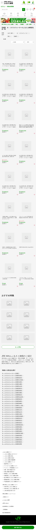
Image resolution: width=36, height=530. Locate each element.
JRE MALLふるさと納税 (7, 24)
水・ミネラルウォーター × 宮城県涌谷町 (12, 441)
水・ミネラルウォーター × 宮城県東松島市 (12, 424)
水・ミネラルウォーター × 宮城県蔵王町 (12, 399)
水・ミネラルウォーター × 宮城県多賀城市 (12, 416)
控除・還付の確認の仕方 (9, 469)
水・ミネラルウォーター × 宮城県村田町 (12, 435)
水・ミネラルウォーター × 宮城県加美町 (12, 390)
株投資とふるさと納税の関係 (10, 473)
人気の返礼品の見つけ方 (9, 490)
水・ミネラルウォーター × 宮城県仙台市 (12, 412)
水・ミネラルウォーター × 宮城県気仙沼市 (12, 397)
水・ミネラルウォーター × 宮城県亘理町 (12, 444)
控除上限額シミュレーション (9, 493)
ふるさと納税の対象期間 (9, 460)
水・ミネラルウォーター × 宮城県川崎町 (12, 392)
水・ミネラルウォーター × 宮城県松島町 (12, 427)
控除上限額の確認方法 (9, 471)
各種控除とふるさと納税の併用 (11, 475)
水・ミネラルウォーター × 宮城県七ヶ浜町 (12, 405)
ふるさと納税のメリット (9, 461)
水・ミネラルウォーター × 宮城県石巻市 (12, 375)
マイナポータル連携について (10, 465)
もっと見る (18, 347)
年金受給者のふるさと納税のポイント (12, 481)
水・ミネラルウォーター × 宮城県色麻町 (12, 403)
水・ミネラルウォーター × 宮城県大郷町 (12, 384)
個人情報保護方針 (7, 512)
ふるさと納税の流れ (8, 456)
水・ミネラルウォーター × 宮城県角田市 (12, 388)
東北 (17, 24)
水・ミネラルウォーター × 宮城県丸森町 (12, 429)
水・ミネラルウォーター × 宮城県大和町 (12, 414)
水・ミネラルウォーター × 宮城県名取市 (12, 422)
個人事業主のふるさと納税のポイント (12, 477)
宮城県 (22, 24)
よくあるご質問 (6, 500)
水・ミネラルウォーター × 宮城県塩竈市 (12, 401)
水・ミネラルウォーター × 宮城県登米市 (12, 420)
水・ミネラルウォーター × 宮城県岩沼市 (12, 377)
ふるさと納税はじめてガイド (10, 454)
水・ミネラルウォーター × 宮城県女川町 (12, 386)
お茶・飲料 (29, 24)
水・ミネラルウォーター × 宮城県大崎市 (12, 382)
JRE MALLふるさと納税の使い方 (11, 488)
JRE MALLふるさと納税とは (10, 486)
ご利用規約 (5, 509)
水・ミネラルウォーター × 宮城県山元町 (12, 437)
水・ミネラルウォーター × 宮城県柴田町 (12, 407)
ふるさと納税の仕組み (9, 458)
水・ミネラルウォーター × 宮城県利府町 (12, 439)
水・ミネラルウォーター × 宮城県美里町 (12, 431)
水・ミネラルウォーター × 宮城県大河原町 (12, 379)
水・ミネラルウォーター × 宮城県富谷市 (12, 418)
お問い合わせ (6, 503)
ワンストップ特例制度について (11, 467)
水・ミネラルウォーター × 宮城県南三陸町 (12, 433)
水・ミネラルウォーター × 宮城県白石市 (12, 409)
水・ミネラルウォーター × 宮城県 (10, 373)
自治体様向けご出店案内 (8, 506)
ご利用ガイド (6, 497)
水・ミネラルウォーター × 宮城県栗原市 (12, 394)
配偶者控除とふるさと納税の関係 (11, 479)
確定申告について (8, 463)
